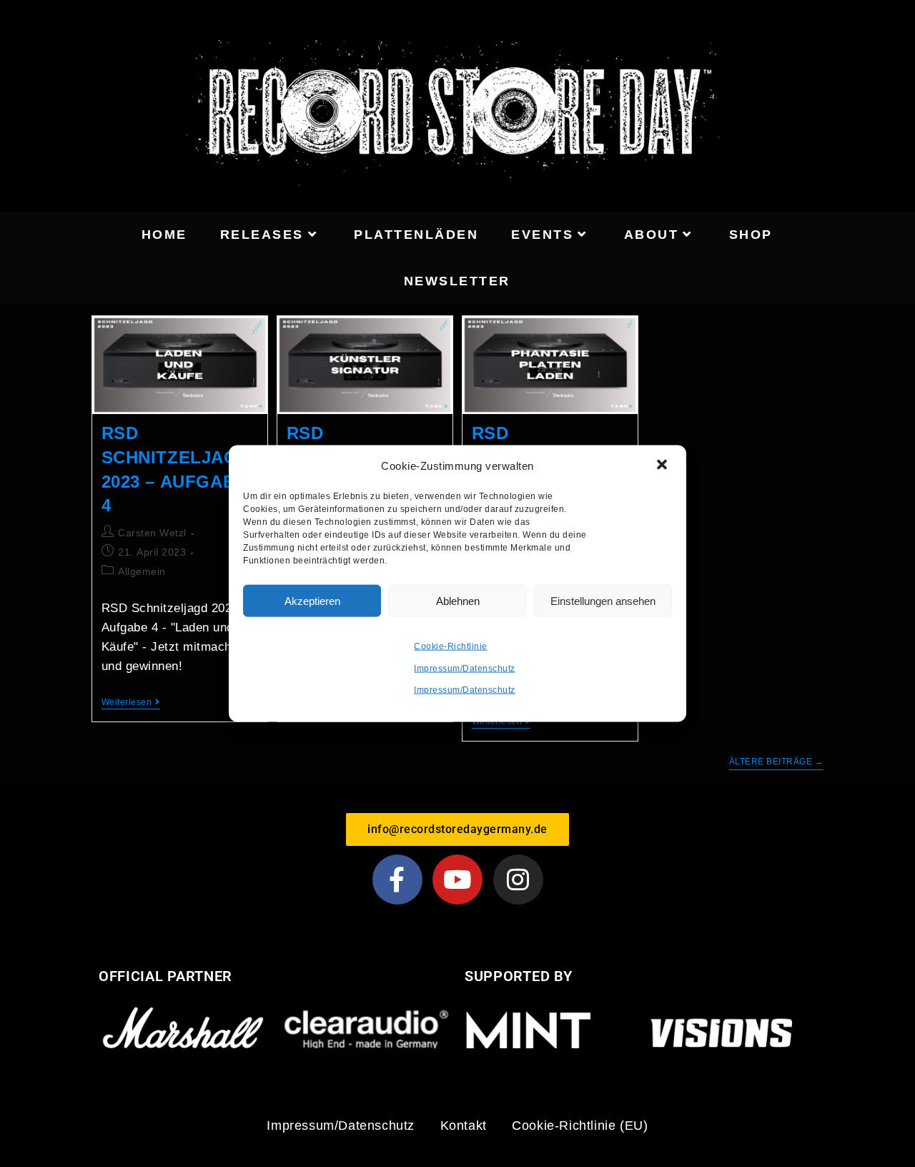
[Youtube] (457, 880)
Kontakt (463, 1125)
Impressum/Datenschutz (464, 668)
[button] (663, 465)
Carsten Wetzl (152, 532)
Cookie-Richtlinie (451, 646)
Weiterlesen (131, 702)
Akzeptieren (312, 600)
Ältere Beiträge (776, 762)
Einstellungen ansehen (603, 600)
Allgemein (142, 571)
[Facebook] (397, 880)
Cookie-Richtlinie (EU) (580, 1125)
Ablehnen (458, 600)
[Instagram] (518, 880)
